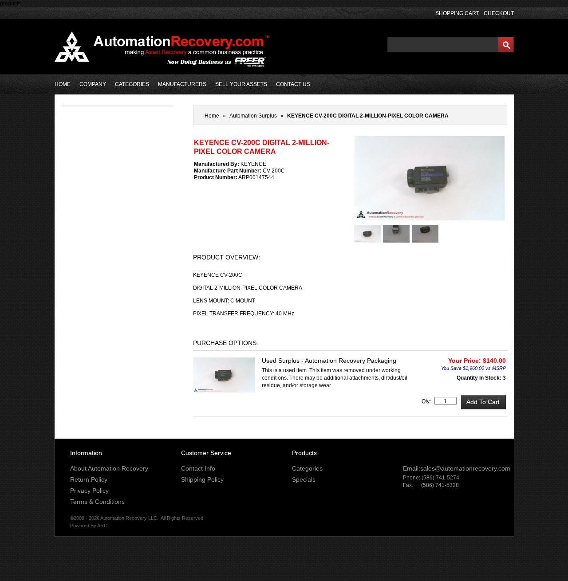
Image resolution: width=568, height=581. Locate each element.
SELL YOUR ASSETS (241, 84)
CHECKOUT (499, 13)
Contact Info (198, 468)
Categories (307, 468)
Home (212, 116)
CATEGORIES (132, 84)
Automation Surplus (253, 116)
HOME (63, 84)
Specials (304, 479)
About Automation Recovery (109, 468)
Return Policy (88, 479)
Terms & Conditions (97, 501)
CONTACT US (293, 84)
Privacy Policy (89, 490)
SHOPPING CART (457, 13)
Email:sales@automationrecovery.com (456, 468)
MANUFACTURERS (182, 84)
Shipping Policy (202, 479)
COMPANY (92, 84)
